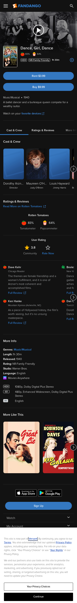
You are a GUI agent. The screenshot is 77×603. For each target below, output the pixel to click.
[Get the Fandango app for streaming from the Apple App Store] (26, 493)
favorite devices (31, 113)
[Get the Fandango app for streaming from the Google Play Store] (50, 493)
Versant (33, 538)
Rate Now (48, 253)
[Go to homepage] (27, 6)
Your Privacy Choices (38, 586)
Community (30, 253)
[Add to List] (72, 60)
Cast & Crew (14, 130)
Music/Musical (22, 349)
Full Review (15, 293)
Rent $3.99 (38, 76)
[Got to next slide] (73, 169)
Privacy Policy (64, 542)
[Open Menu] (5, 6)
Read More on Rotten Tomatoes (22, 206)
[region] (38, 565)
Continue (38, 596)
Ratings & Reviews (43, 130)
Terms (7, 542)
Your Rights (56, 550)
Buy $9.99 (38, 87)
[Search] (71, 6)
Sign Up (38, 506)
